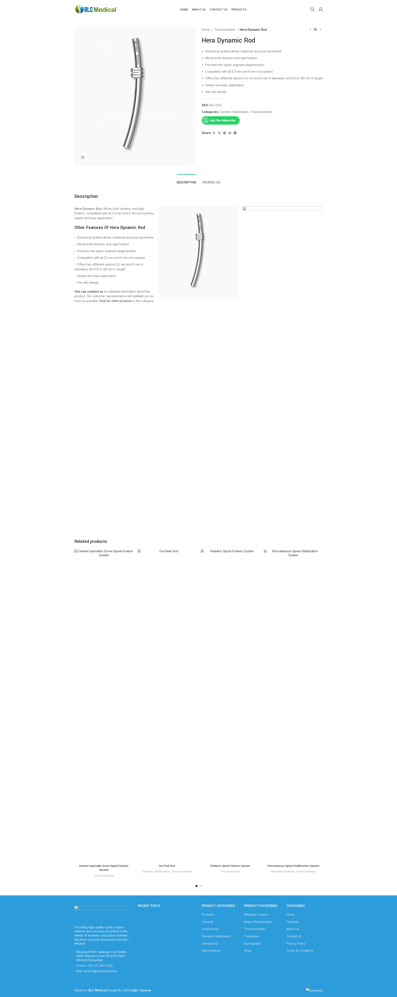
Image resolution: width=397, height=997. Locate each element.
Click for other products (115, 301)
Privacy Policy (296, 943)
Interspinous (210, 943)
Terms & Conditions (300, 950)
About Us (293, 929)
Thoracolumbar (224, 29)
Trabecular (251, 936)
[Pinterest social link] (224, 133)
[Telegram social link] (235, 133)
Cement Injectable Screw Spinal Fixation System (103, 868)
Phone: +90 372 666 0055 (94, 965)
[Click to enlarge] (83, 157)
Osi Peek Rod (167, 866)
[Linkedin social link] (229, 133)
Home (206, 29)
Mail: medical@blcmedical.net (96, 971)
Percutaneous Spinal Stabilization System (293, 866)
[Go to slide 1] (196, 886)
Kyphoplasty (252, 943)
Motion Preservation (258, 922)
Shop (247, 950)
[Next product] (320, 29)
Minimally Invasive (282, 871)
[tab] (186, 180)
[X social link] (219, 133)
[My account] (321, 9)
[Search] (312, 9)
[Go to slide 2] (201, 886)
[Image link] (100, 913)
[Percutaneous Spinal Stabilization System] (293, 705)
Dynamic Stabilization (234, 112)
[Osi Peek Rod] (167, 705)
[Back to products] (315, 29)
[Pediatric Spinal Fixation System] (230, 705)
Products (208, 914)
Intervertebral (211, 950)
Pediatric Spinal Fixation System (230, 866)
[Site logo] (96, 9)
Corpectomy (210, 929)
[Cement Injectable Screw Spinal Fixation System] (103, 705)
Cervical (207, 922)
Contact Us (294, 936)
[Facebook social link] (214, 133)
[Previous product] (310, 29)
